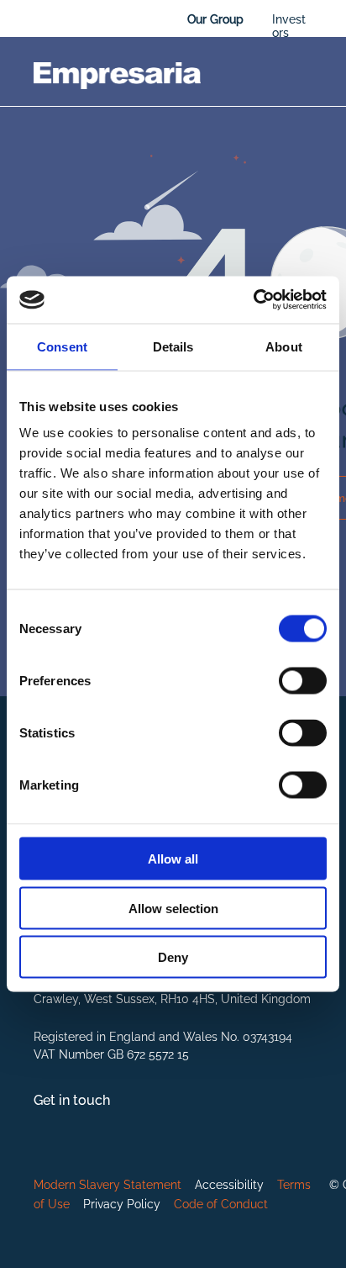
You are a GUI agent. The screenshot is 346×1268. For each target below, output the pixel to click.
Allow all (173, 859)
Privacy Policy (121, 1204)
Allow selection (173, 908)
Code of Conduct (221, 1204)
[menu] (321, 25)
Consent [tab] (62, 346)
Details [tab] (173, 346)
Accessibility (229, 1184)
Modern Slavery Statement (107, 1184)
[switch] (303, 681)
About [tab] (283, 346)
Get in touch (72, 1100)
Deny (173, 957)
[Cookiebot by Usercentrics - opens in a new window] (253, 300)
